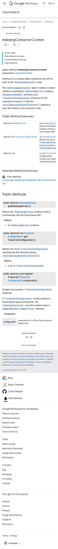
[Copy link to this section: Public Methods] (29, 194)
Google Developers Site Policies (22, 362)
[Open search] (44, 3)
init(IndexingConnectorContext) (21, 104)
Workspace (32, 3)
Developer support (10, 427)
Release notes (8, 423)
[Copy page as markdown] (14, 44)
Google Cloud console (11, 453)
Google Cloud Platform (12, 515)
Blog (4, 470)
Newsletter (7, 474)
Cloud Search (11, 12)
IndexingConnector (24, 82)
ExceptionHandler (12, 94)
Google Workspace (19, 22)
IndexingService (34, 91)
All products (7, 524)
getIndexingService (48, 123)
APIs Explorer (8, 457)
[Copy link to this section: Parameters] (18, 314)
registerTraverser (47, 153)
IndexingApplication (18, 88)
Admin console (8, 444)
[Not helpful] (24, 27)
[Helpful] (19, 27)
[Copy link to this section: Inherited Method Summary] (41, 171)
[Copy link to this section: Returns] (14, 220)
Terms (5, 536)
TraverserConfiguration (16, 98)
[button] (29, 180)
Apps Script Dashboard (12, 448)
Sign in (51, 3)
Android (5, 501)
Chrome (5, 506)
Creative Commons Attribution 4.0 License (27, 356)
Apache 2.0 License (36, 359)
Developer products (11, 418)
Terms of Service (9, 432)
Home (4, 22)
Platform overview (10, 413)
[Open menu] (4, 3)
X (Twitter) (7, 479)
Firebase (6, 510)
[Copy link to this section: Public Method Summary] (36, 116)
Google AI (6, 519)
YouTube (6, 483)
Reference (49, 22)
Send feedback (13, 33)
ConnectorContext (23, 73)
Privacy (14, 536)
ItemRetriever (26, 308)
